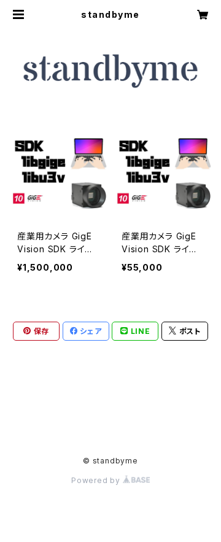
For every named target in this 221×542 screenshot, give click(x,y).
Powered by (97, 480)
